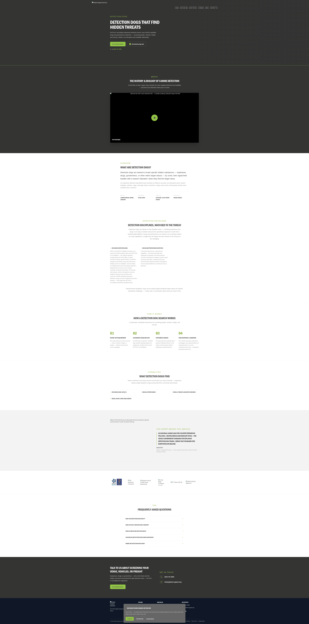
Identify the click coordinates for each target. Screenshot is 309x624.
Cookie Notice (201, 621)
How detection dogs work (138, 44)
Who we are (184, 8)
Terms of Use (194, 621)
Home (177, 8)
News (207, 8)
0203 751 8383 (117, 49)
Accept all (129, 619)
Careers (201, 8)
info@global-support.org (188, 607)
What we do (193, 8)
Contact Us (214, 8)
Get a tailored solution (117, 44)
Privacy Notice (187, 621)
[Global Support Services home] (99, 5)
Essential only (139, 619)
